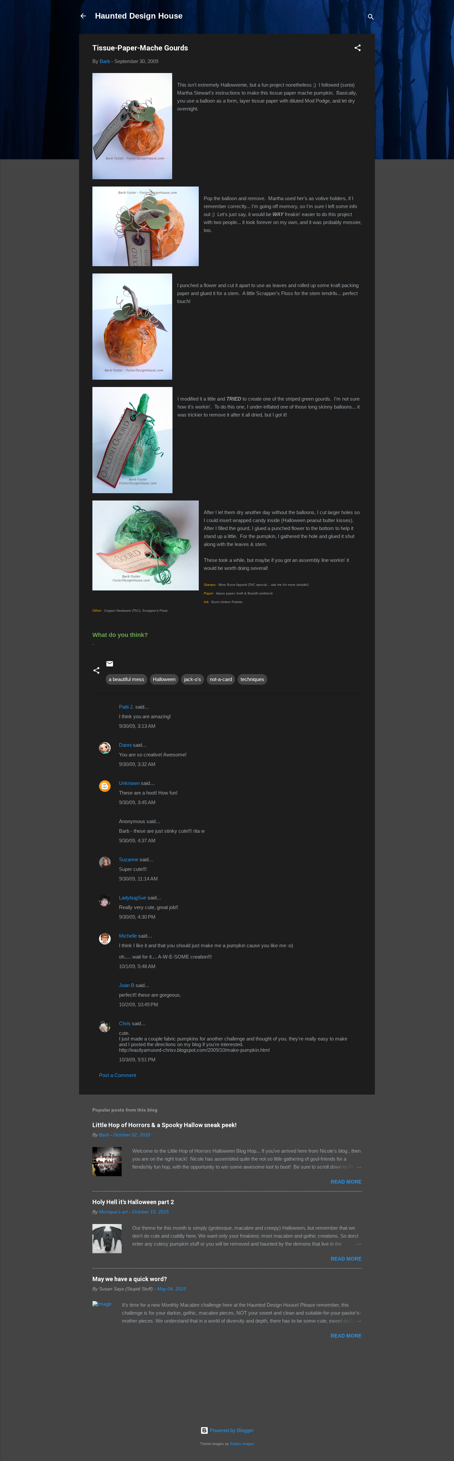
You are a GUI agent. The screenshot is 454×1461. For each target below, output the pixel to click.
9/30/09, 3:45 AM (137, 802)
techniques (252, 679)
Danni (125, 745)
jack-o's (192, 679)
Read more (346, 1182)
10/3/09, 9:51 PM (137, 1059)
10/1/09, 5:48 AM (137, 966)
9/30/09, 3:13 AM (137, 726)
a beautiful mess (126, 679)
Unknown (129, 783)
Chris (125, 1023)
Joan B (126, 985)
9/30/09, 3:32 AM (137, 764)
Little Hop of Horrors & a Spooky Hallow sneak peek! (164, 1124)
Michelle (128, 936)
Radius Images (242, 1444)
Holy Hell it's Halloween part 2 (133, 1201)
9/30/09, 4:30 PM (137, 917)
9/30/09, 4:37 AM (137, 840)
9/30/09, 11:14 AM (138, 879)
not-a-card (221, 679)
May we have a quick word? (129, 1278)
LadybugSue (132, 897)
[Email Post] (110, 666)
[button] (358, 49)
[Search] (371, 18)
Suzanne (128, 859)
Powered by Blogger (231, 1430)
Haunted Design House (138, 15)
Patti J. (126, 707)
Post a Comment (117, 1075)
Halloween (164, 679)
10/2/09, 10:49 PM (138, 1004)
